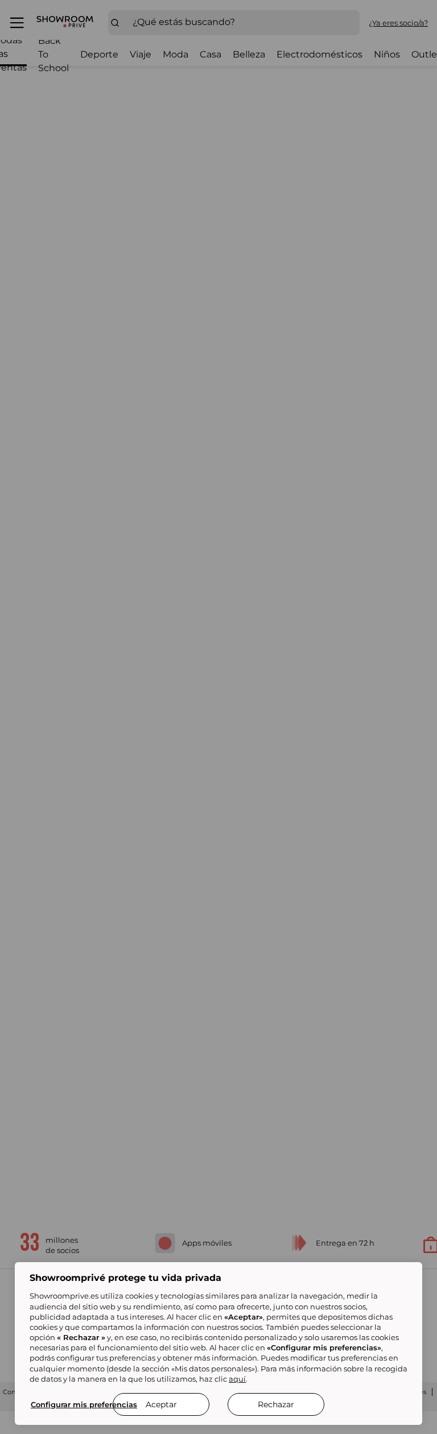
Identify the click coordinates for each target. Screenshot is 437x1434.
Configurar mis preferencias (84, 1404)
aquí (237, 1378)
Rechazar (276, 1404)
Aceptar (161, 1404)
